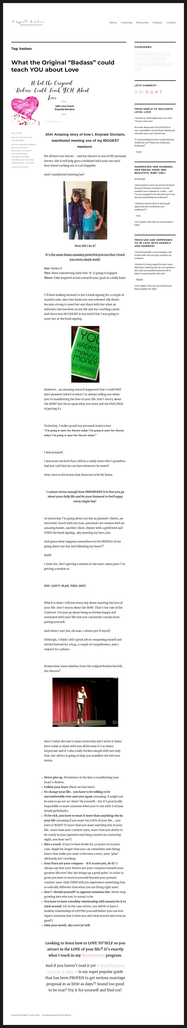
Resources (142, 22)
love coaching (25, 137)
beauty (156, 54)
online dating (151, 64)
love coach (26, 150)
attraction (23, 144)
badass (31, 144)
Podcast (157, 22)
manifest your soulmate (22, 160)
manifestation (18, 140)
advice (14, 144)
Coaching (126, 22)
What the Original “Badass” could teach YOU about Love (63, 66)
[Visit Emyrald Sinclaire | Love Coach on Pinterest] (147, 92)
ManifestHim (94, 955)
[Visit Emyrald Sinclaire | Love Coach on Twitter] (156, 92)
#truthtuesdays (143, 54)
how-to (14, 137)
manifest (25, 156)
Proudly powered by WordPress (56, 1015)
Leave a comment (19, 167)
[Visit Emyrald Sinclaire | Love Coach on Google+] (141, 92)
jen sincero (16, 147)
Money (139, 64)
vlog (138, 69)
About (113, 22)
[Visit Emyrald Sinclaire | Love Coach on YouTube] (151, 92)
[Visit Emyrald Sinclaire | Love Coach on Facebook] (161, 92)
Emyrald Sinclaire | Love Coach (25, 1015)
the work (30, 163)
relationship (166, 64)
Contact (171, 22)
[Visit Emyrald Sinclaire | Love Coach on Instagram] (136, 92)
